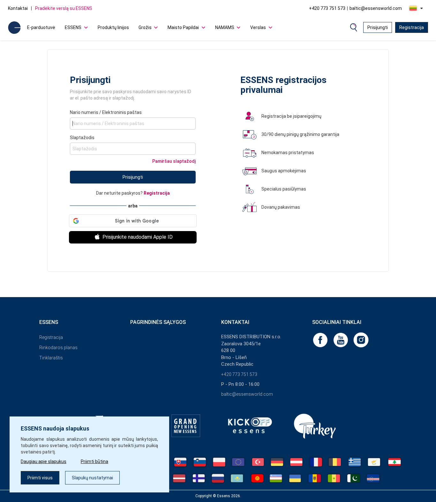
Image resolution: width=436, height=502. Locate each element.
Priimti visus (40, 477)
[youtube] (341, 339)
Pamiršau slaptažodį (174, 161)
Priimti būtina (94, 461)
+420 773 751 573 (327, 8)
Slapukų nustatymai (92, 477)
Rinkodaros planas (58, 347)
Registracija (411, 27)
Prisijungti (377, 27)
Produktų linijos (113, 27)
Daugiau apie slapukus (43, 461)
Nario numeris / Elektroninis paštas (106, 112)
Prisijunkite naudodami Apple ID (137, 237)
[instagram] (361, 339)
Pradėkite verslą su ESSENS (63, 8)
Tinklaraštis (51, 357)
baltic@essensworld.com (376, 8)
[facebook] (320, 339)
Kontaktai (18, 8)
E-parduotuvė (41, 27)
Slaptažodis (82, 137)
